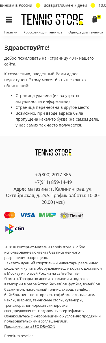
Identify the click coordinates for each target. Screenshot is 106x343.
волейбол (91, 284)
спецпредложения (20, 310)
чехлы (9, 300)
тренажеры (14, 305)
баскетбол (58, 284)
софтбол (61, 294)
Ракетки (11, 32)
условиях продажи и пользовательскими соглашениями (52, 319)
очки (89, 294)
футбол (74, 284)
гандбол (82, 289)
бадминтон (14, 289)
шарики (24, 300)
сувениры (73, 300)
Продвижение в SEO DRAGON (29, 326)
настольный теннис (43, 289)
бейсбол (11, 294)
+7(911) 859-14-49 (53, 182)
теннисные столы (48, 300)
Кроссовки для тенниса (42, 32)
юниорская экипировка (47, 305)
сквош (67, 289)
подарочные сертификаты (61, 310)
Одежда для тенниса (85, 32)
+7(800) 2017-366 (53, 175)
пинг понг (29, 294)
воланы (77, 294)
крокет (46, 294)
